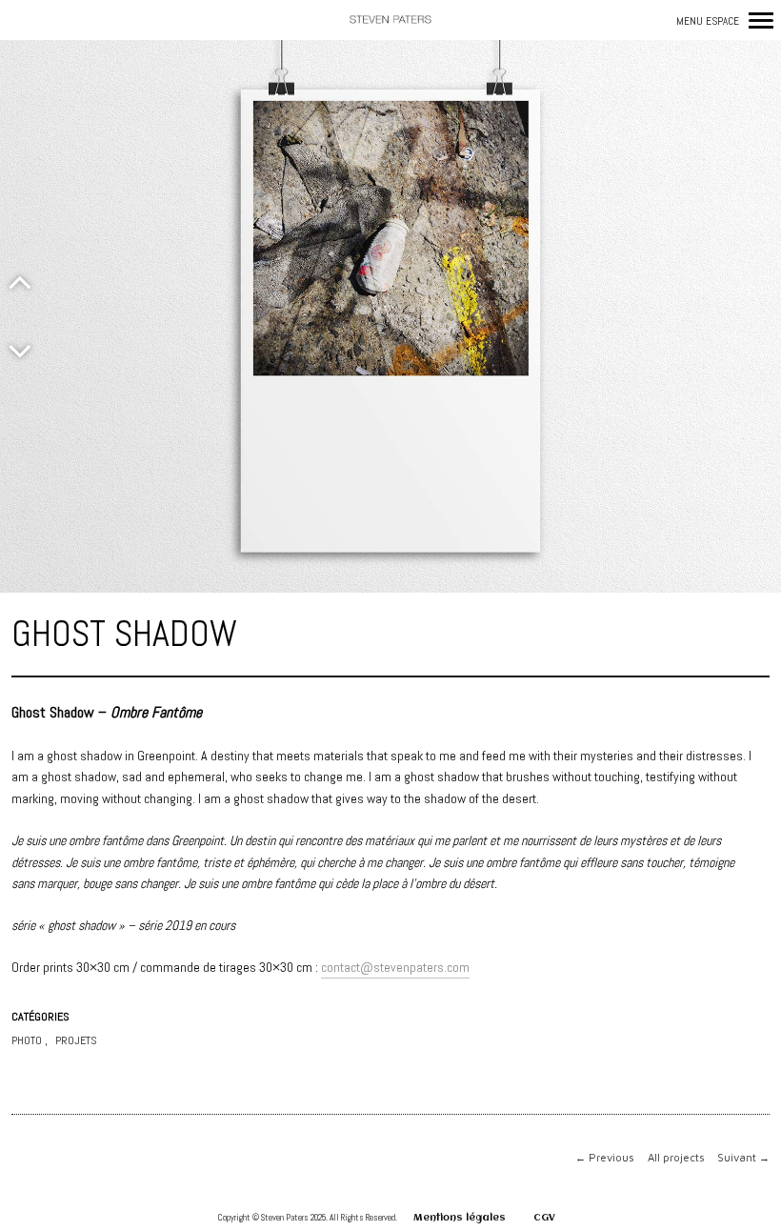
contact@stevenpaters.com (395, 967)
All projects (676, 1157)
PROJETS (76, 1041)
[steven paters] (390, 20)
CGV (544, 1218)
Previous (604, 1157)
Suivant (743, 1157)
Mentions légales (459, 1218)
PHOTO (26, 1041)
